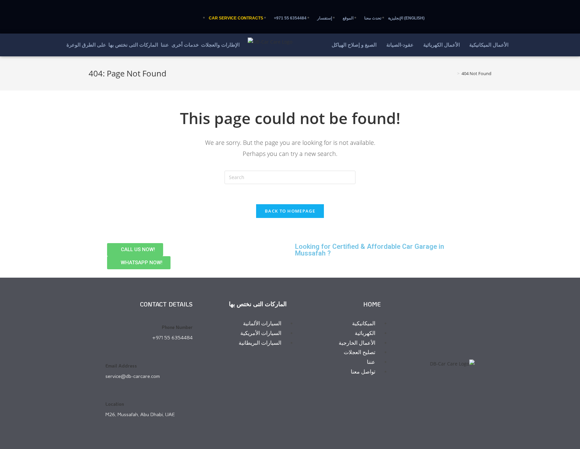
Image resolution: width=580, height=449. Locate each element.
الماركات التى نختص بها (133, 45)
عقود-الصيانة (400, 45)
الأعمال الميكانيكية (489, 45)
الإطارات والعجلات (220, 45)
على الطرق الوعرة (86, 45)
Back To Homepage (290, 211)
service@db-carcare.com (132, 376)
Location (114, 404)
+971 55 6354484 (172, 337)
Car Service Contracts (236, 18)
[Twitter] (70, 13)
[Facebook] (90, 13)
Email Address (121, 365)
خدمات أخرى (185, 45)
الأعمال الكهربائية (441, 45)
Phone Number (177, 327)
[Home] (453, 73)
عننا (165, 45)
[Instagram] (109, 13)
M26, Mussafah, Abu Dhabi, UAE (140, 414)
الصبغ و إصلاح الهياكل (354, 45)
